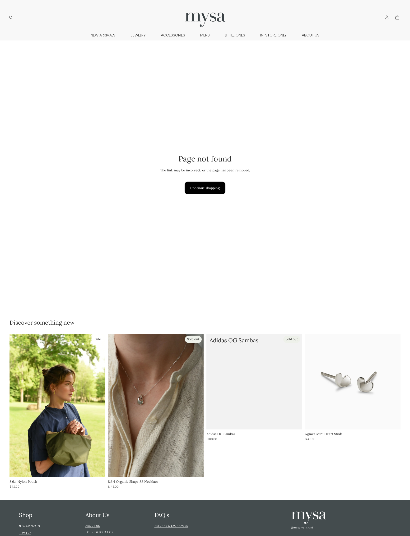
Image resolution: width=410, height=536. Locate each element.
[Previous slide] (16, 405)
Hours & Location (99, 532)
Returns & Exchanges (171, 526)
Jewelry (25, 533)
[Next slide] (98, 405)
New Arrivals (29, 526)
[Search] (11, 17)
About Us (92, 526)
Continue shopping (205, 188)
